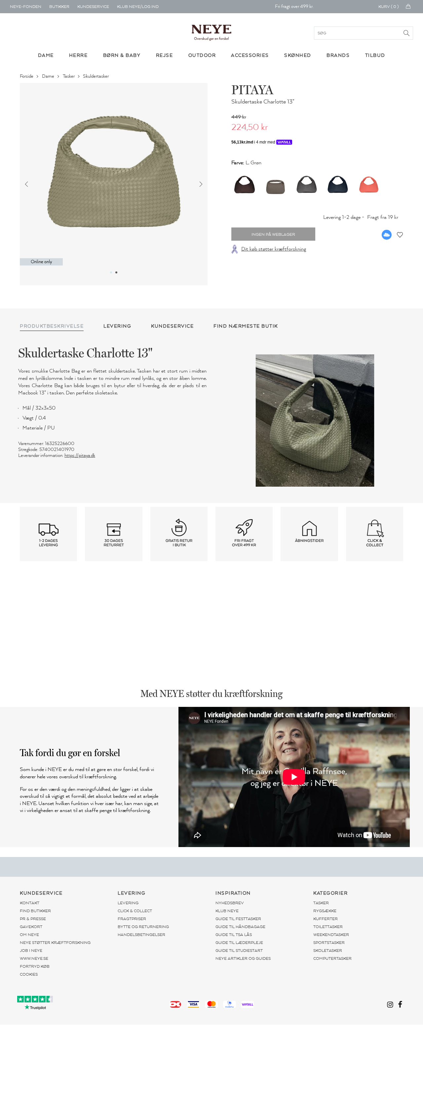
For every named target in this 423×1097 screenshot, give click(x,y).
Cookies (29, 974)
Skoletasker (327, 950)
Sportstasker (329, 942)
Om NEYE (29, 934)
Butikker (59, 6)
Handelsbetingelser (141, 934)
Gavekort (31, 926)
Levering (128, 903)
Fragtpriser (132, 918)
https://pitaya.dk (79, 455)
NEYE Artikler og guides (243, 958)
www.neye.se (34, 958)
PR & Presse (33, 918)
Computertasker (332, 958)
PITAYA (252, 89)
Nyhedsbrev (229, 903)
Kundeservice (93, 6)
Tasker (69, 76)
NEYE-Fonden (25, 6)
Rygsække (324, 911)
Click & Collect (135, 911)
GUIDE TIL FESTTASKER (238, 918)
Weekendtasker (331, 934)
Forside (27, 76)
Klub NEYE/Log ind (138, 6)
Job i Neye (31, 950)
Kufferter (325, 918)
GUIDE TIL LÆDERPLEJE (239, 942)
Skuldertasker (96, 76)
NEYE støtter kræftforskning (55, 942)
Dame (48, 76)
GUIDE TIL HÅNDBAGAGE (240, 926)
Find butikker (35, 911)
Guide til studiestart (239, 950)
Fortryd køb (35, 966)
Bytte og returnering (143, 926)
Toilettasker (328, 926)
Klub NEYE (227, 911)
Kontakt (29, 903)
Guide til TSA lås (233, 934)
